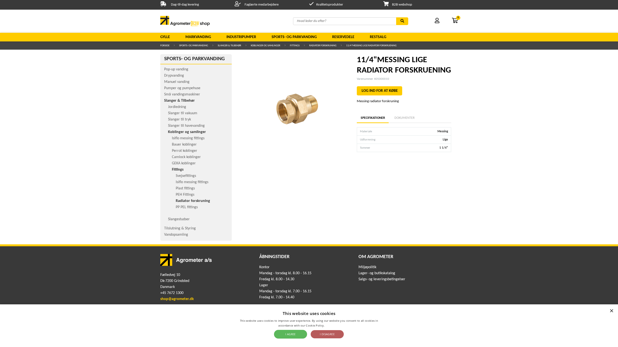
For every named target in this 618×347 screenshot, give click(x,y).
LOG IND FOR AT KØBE (380, 91)
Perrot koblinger (184, 151)
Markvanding (198, 37)
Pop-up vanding (176, 69)
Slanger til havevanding (186, 126)
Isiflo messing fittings (188, 138)
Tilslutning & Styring (180, 228)
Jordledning (177, 107)
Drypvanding (174, 76)
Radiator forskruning (323, 45)
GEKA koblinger (184, 163)
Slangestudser (179, 219)
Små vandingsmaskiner (182, 94)
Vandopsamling (176, 235)
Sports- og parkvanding (294, 37)
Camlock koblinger (186, 157)
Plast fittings (185, 188)
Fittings (295, 45)
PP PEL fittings (187, 207)
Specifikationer (373, 118)
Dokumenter (404, 118)
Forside (164, 45)
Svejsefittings (186, 176)
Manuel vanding (177, 82)
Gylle (165, 37)
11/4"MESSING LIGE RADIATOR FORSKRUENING (371, 45)
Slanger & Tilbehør (229, 45)
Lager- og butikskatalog (376, 273)
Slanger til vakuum (182, 113)
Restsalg (378, 37)
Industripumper (241, 37)
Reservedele (343, 37)
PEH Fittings (185, 195)
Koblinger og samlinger (265, 45)
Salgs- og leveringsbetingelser (381, 279)
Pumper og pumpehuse (182, 88)
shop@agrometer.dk (177, 299)
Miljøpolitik (367, 267)
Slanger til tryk (179, 119)
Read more (332, 325)
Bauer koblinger (184, 145)
